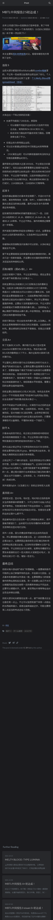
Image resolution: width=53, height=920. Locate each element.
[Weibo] (14, 642)
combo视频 (40, 70)
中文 (7, 625)
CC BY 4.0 (27, 647)
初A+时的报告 (19, 53)
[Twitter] (10, 642)
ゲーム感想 (18, 631)
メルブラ (28, 631)
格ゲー (8, 631)
